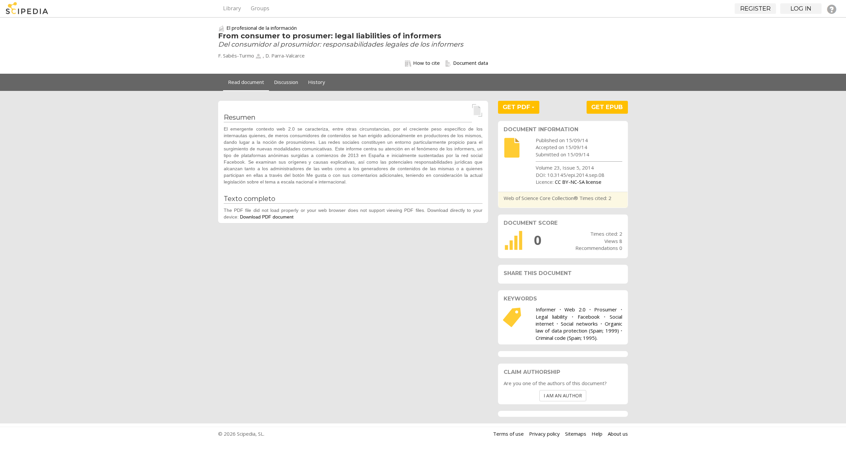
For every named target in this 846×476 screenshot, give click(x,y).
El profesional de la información (261, 27)
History (316, 82)
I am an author (563, 395)
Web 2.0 (575, 309)
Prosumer (605, 309)
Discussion (286, 82)
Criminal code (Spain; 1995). (566, 338)
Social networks (579, 323)
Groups (260, 8)
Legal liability (551, 316)
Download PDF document (266, 216)
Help (597, 433)
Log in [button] (800, 8)
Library (232, 8)
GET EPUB (607, 107)
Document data (470, 63)
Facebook (588, 316)
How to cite (426, 63)
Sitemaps (575, 433)
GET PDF (517, 107)
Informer (546, 309)
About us (618, 433)
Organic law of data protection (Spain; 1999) (579, 327)
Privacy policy (544, 433)
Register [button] (755, 8)
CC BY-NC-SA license (578, 181)
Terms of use (508, 433)
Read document (246, 82)
